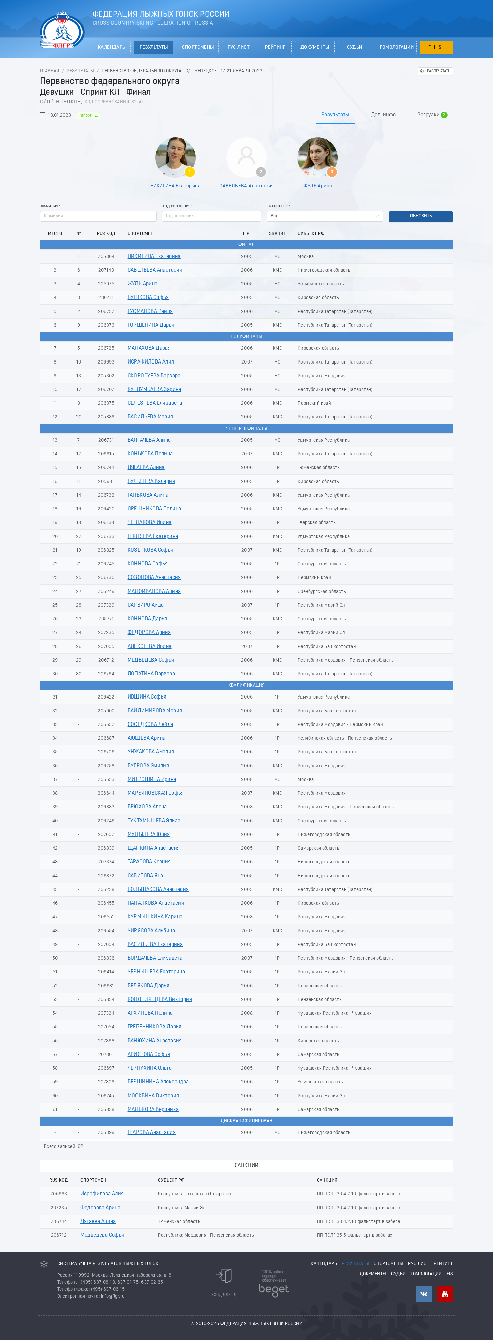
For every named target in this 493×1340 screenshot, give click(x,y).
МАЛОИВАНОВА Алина (154, 591)
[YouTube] (445, 1294)
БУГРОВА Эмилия (148, 766)
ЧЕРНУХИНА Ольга (150, 1068)
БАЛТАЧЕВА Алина (149, 440)
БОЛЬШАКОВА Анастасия (158, 889)
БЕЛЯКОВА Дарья (149, 986)
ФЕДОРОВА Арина (149, 632)
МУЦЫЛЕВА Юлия (149, 834)
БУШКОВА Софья (148, 297)
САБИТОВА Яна (145, 876)
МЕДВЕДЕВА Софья (151, 660)
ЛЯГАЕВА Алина (146, 467)
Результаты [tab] (335, 115)
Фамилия (49, 206)
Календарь (111, 47)
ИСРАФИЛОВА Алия (151, 362)
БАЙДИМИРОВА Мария (155, 711)
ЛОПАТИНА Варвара (151, 674)
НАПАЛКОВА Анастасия (156, 903)
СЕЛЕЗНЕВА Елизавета (155, 403)
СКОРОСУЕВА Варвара (154, 376)
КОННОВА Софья (148, 564)
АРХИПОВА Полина (150, 1013)
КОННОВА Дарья (147, 619)
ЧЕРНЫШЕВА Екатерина (156, 972)
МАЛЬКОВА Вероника (153, 1109)
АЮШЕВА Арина (147, 738)
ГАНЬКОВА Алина (148, 495)
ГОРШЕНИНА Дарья (151, 325)
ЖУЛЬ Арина (317, 186)
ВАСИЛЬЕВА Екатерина (155, 944)
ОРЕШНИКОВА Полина (154, 509)
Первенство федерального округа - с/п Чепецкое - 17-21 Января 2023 (182, 71)
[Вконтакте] (424, 1294)
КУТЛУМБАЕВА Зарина (154, 389)
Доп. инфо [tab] (383, 115)
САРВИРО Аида (146, 605)
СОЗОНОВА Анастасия (154, 577)
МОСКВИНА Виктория (153, 1096)
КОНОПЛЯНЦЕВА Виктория (160, 999)
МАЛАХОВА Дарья (149, 348)
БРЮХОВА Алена (147, 807)
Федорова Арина (100, 1208)
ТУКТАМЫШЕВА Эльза (154, 821)
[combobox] (325, 216)
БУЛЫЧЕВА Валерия (151, 481)
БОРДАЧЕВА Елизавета (155, 958)
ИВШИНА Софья (147, 697)
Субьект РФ (278, 206)
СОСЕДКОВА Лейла (150, 724)
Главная (49, 71)
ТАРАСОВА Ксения (149, 862)
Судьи (354, 47)
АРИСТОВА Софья (149, 1054)
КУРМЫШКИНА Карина (155, 917)
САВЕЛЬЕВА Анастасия (246, 186)
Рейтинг (275, 47)
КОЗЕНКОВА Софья (151, 550)
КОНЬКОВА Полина (150, 454)
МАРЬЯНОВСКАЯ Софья (156, 793)
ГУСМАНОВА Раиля (150, 311)
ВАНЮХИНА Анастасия (155, 1041)
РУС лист (239, 47)
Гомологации (397, 47)
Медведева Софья (102, 1235)
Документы (314, 47)
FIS (436, 47)
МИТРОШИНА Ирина (152, 779)
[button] (257, 213)
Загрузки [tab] (431, 115)
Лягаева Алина (98, 1221)
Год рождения (177, 206)
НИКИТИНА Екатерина (175, 186)
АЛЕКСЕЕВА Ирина (150, 646)
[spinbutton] (211, 216)
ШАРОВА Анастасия (152, 1132)
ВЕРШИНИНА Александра (158, 1082)
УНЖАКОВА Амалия (151, 752)
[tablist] (246, 115)
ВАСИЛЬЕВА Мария (150, 417)
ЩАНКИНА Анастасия (154, 848)
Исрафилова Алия (102, 1194)
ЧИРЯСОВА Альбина (151, 931)
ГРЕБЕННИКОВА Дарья (155, 1027)
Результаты (154, 47)
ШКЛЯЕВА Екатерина (153, 536)
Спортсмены (198, 47)
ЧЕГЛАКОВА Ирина (150, 522)
